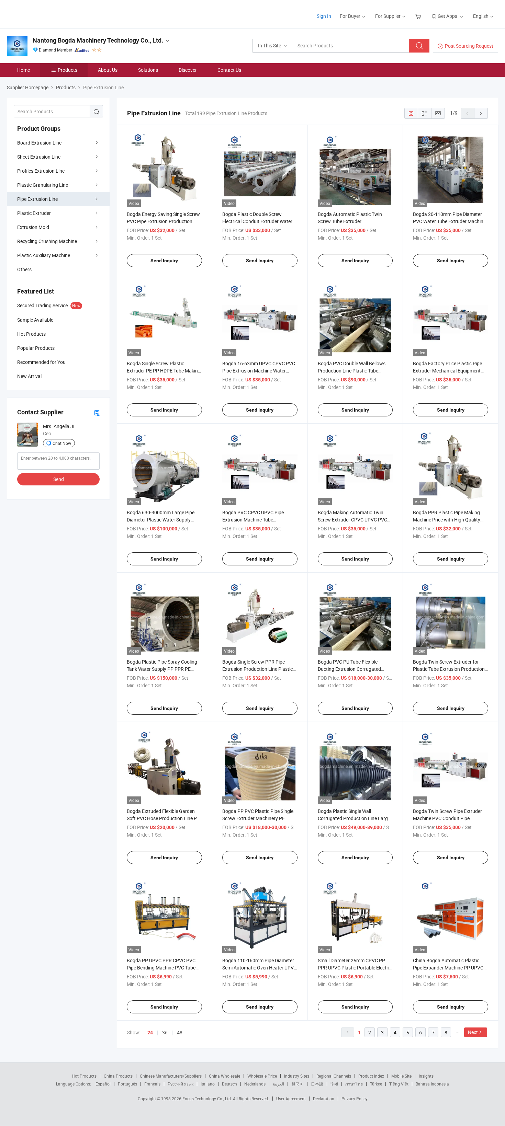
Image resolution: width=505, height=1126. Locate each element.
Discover (188, 70)
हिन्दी (334, 1084)
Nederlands (255, 1084)
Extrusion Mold (33, 227)
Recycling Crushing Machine (47, 241)
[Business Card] (97, 412)
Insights (426, 1076)
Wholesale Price (262, 1076)
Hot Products (84, 1076)
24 (150, 1032)
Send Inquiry (164, 260)
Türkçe (376, 1084)
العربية (278, 1084)
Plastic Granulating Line (42, 185)
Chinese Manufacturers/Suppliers (171, 1076)
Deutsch (229, 1084)
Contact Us (229, 70)
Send (58, 479)
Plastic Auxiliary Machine (43, 255)
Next (473, 1032)
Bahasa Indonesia (432, 1084)
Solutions (148, 70)
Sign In (324, 16)
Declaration (323, 1098)
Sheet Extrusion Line (38, 156)
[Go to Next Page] (480, 113)
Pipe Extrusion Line (37, 199)
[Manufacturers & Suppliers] (51, 13)
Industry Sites (296, 1076)
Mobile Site (401, 1076)
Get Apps (447, 16)
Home (23, 70)
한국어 (297, 1084)
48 (179, 1032)
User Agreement (291, 1098)
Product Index (371, 1076)
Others (24, 269)
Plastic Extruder (34, 213)
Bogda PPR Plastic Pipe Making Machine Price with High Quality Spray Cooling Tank (446, 519)
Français (152, 1084)
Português (127, 1084)
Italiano (208, 1084)
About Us (107, 70)
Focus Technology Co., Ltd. (207, 1098)
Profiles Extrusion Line (41, 171)
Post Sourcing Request (469, 46)
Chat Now (62, 443)
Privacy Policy (354, 1098)
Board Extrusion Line (39, 142)
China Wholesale (224, 1076)
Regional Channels (333, 1076)
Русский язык (180, 1084)
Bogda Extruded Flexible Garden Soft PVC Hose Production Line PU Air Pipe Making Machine (163, 818)
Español (103, 1084)
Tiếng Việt (398, 1084)
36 (165, 1032)
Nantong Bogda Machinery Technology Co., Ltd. (98, 40)
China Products (118, 1076)
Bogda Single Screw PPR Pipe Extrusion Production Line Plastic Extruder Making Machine (257, 668)
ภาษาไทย (354, 1084)
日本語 (317, 1084)
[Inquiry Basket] (419, 16)
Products (67, 70)
